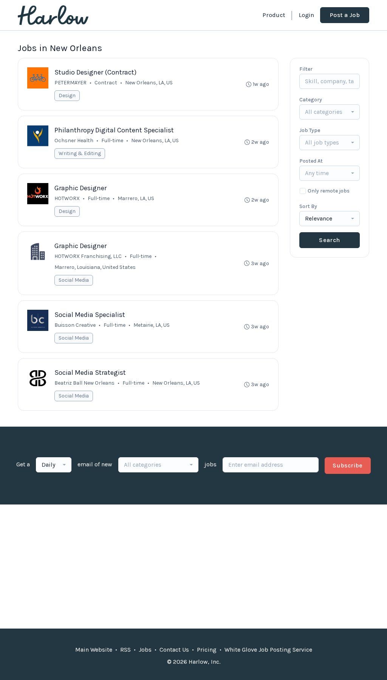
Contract (105, 82)
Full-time (112, 140)
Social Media (74, 280)
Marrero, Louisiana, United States (95, 267)
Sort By (308, 206)
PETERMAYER (70, 82)
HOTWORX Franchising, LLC (88, 256)
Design (67, 95)
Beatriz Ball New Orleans (84, 383)
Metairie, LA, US (151, 325)
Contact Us (174, 649)
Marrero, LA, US (136, 198)
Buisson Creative (75, 325)
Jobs (145, 649)
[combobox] (329, 112)
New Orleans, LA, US (149, 82)
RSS (125, 649)
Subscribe (348, 465)
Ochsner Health (73, 140)
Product (273, 15)
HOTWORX (67, 198)
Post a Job (345, 15)
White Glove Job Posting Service (268, 649)
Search (329, 240)
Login (306, 15)
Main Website (93, 649)
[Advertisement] (193, 566)
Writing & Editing (80, 153)
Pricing (207, 649)
